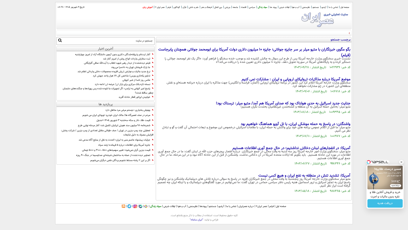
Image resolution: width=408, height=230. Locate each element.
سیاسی (252, 7)
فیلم (169, 7)
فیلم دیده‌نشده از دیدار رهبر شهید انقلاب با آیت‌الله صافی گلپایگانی (117, 63)
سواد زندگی (262, 7)
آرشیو (324, 7)
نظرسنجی (306, 7)
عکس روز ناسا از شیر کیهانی (136, 80)
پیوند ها (273, 7)
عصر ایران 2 (160, 7)
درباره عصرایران (246, 206)
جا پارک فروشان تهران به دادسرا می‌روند (130, 67)
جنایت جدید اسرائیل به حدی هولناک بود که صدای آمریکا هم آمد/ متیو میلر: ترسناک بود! (283, 103)
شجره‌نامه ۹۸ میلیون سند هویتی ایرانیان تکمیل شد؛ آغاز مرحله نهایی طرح (114, 125)
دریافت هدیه (385, 203)
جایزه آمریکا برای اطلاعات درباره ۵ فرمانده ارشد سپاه (124, 145)
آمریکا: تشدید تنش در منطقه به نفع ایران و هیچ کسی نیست (304, 176)
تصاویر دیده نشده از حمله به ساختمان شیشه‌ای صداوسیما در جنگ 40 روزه (113, 155)
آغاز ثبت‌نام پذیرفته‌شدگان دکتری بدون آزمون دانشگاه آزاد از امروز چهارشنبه (112, 54)
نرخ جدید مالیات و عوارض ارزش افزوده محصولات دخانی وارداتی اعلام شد (114, 71)
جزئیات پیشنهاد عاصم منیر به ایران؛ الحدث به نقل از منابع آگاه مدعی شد (114, 140)
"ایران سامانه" (196, 220)
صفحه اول (344, 7)
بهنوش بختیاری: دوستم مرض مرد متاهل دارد (127, 110)
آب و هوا (295, 7)
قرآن (184, 7)
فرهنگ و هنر (206, 7)
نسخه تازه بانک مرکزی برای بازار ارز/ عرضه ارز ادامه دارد (122, 84)
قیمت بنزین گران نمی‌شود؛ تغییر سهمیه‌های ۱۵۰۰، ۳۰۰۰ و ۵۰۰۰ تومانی (116, 150)
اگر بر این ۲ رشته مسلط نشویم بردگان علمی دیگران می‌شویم (120, 160)
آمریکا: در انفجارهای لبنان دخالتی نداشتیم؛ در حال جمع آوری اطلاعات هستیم (291, 148)
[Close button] (401, 162)
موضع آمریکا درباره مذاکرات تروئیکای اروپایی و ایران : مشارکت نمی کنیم (296, 79)
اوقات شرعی (284, 7)
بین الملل (218, 7)
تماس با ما (333, 7)
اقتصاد (243, 7)
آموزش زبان (148, 7)
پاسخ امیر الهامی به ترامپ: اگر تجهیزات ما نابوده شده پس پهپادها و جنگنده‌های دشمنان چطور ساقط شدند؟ (108, 91)
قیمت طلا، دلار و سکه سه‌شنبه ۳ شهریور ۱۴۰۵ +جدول (123, 120)
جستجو (316, 7)
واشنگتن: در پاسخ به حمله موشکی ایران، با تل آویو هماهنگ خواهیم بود (295, 124)
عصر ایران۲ (261, 206)
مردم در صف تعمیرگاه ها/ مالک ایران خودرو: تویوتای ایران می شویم (116, 115)
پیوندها (203, 206)
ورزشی (227, 7)
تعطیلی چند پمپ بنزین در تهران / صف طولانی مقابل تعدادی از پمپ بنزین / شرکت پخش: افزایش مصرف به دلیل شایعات (107, 133)
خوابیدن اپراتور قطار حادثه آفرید (134, 97)
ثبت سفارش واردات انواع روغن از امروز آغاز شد (126, 59)
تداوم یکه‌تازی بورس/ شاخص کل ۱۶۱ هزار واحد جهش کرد (121, 76)
